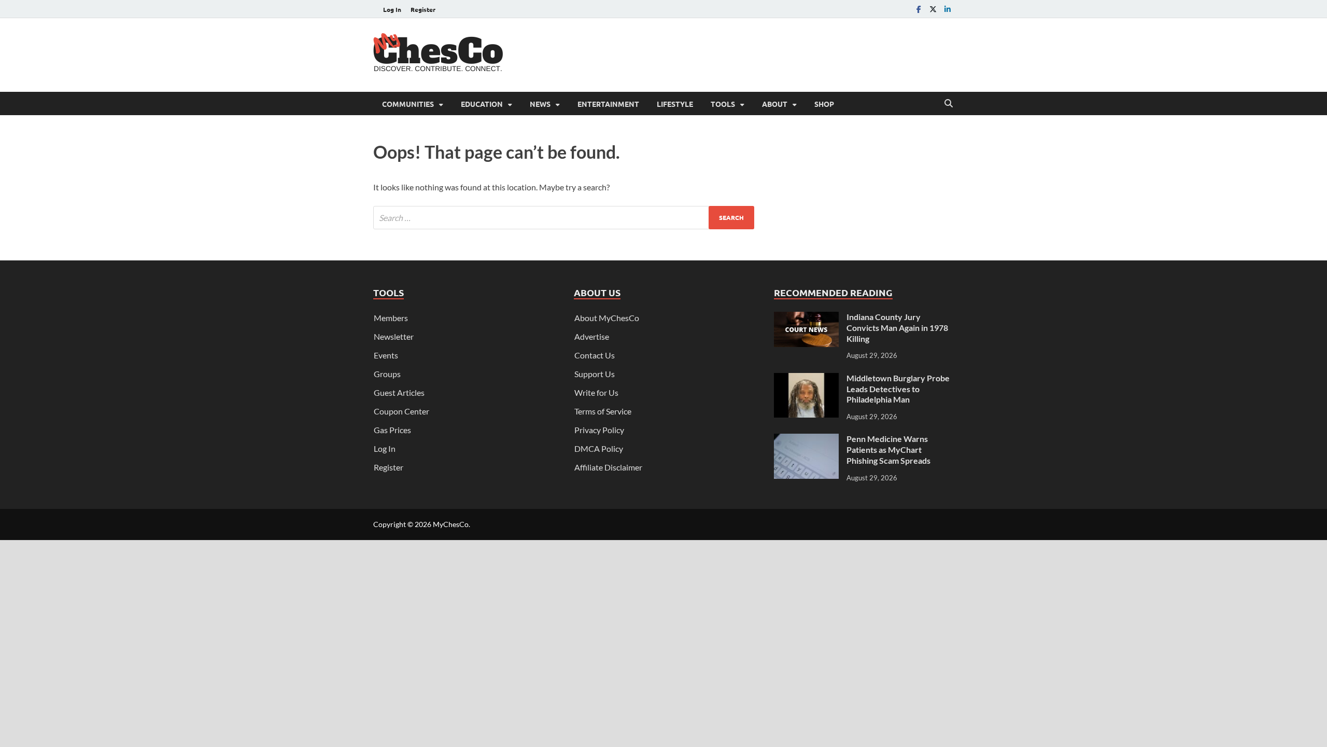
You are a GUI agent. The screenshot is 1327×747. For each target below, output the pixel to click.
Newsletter (394, 336)
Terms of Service (602, 411)
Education (482, 103)
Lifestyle (675, 103)
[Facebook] (918, 9)
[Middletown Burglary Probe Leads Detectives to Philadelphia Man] (806, 379)
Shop (824, 103)
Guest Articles (399, 392)
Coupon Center (401, 411)
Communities (408, 103)
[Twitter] (933, 9)
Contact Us (594, 355)
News (540, 103)
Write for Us (596, 392)
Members (391, 318)
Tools (723, 103)
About (774, 103)
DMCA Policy (598, 448)
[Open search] (948, 104)
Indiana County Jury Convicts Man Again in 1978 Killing (897, 327)
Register (423, 9)
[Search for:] (563, 217)
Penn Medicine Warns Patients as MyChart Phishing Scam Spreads (888, 449)
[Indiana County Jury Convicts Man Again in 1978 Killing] (806, 318)
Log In (392, 9)
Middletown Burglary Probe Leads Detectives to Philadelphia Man (898, 389)
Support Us (594, 374)
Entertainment (608, 103)
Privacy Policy (599, 430)
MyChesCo (451, 524)
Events (386, 355)
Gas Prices (392, 430)
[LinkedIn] (947, 9)
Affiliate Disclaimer (608, 467)
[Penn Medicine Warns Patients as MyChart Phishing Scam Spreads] (806, 440)
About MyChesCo (606, 318)
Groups (387, 374)
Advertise (591, 336)
